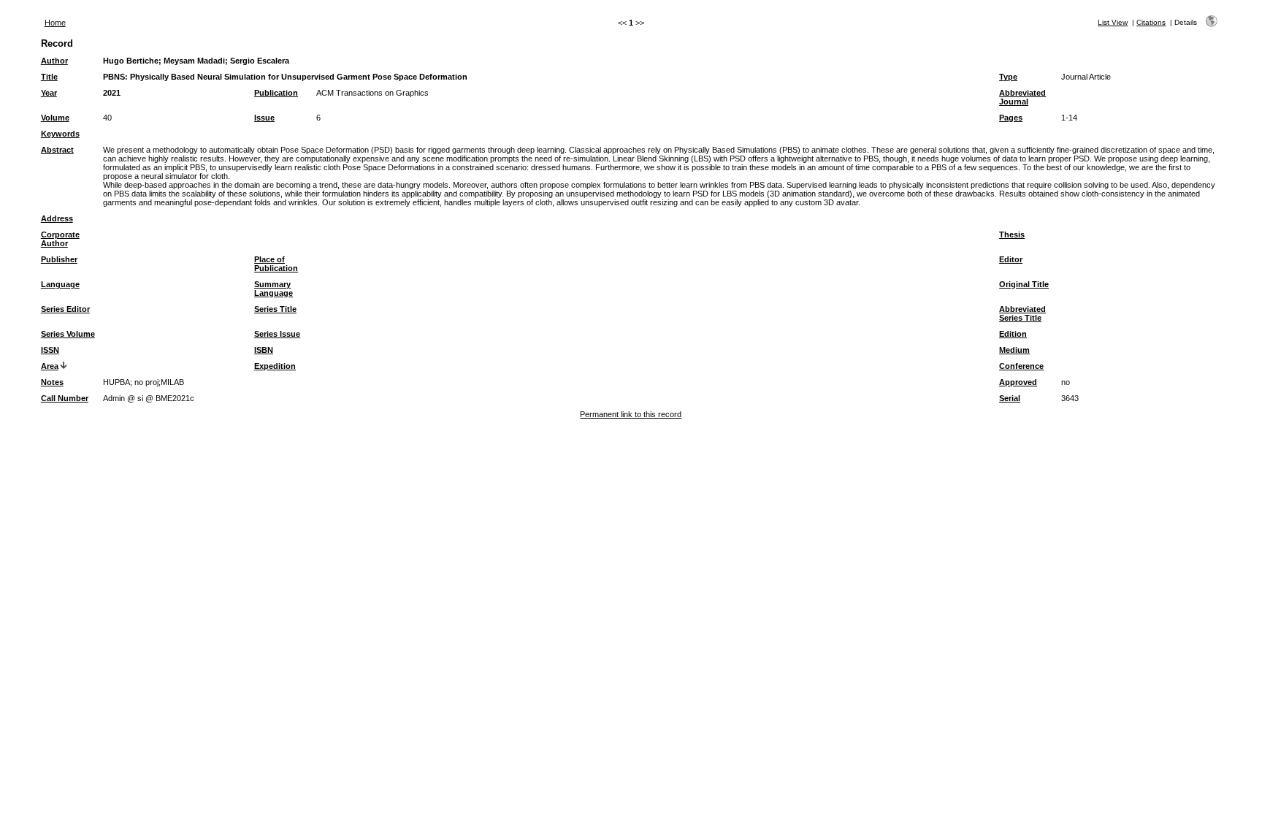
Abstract (57, 149)
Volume (55, 117)
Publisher (59, 259)
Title (49, 76)
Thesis (1012, 234)
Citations (1151, 22)
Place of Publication (276, 263)
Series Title (275, 309)
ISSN (50, 350)
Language (60, 284)
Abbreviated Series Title (1022, 313)
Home (55, 22)
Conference (1021, 366)
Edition (1013, 333)
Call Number (64, 398)
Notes (52, 382)
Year (49, 92)
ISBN (263, 350)
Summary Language (273, 288)
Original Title (1024, 284)
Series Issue (277, 333)
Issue (264, 117)
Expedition (275, 366)
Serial (1009, 398)
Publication (276, 92)
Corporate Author (60, 239)
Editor (1010, 259)
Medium (1014, 350)
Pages (1010, 117)
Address (57, 218)
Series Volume (68, 333)
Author (54, 60)
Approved (1018, 382)
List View (1113, 22)
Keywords (60, 133)
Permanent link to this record (630, 414)
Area (49, 366)
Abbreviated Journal (1022, 97)
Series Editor (65, 309)
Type (1008, 76)
